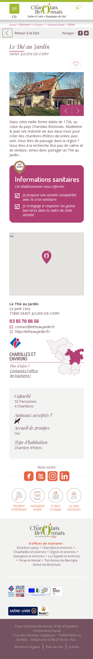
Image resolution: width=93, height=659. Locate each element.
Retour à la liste (26, 33)
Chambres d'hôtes (56, 24)
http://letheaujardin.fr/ (32, 331)
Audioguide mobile (37, 507)
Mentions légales (27, 647)
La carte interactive (74, 507)
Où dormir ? (39, 24)
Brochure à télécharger (19, 507)
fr (14, 17)
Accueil (12, 24)
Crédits (74, 647)
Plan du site (54, 647)
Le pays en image (55, 507)
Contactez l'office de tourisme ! (24, 373)
